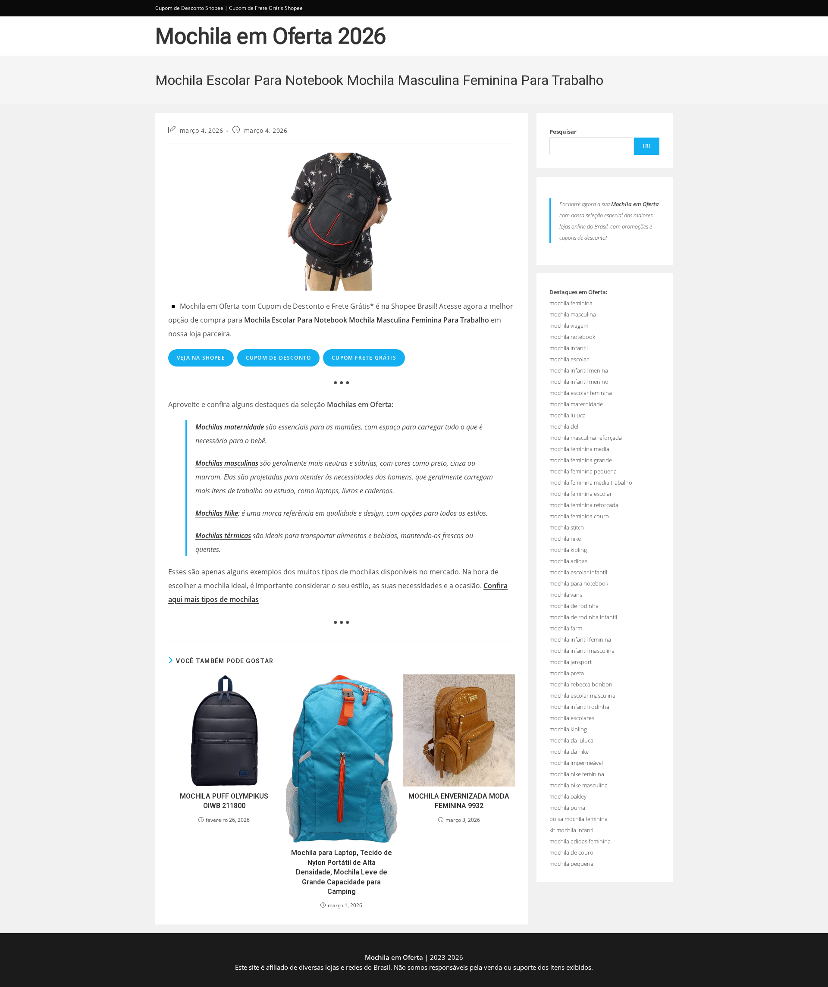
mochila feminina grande (580, 460)
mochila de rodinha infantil (583, 617)
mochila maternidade (576, 404)
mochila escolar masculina (582, 695)
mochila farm (565, 628)
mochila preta (566, 673)
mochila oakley (567, 796)
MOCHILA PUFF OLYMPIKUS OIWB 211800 (224, 801)
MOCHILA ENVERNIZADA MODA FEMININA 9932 (458, 801)
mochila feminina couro (579, 516)
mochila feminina (571, 303)
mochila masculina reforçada (585, 438)
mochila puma (567, 808)
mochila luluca (567, 415)
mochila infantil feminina (580, 639)
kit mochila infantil (572, 830)
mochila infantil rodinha (579, 707)
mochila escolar (569, 359)
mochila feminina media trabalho (590, 482)
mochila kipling (568, 550)
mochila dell (564, 426)
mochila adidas (568, 561)
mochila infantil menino (578, 381)
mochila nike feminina (576, 774)
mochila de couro (571, 852)
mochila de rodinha (574, 606)
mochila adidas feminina (580, 841)
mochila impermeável (576, 763)
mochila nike (565, 538)
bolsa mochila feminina (578, 819)
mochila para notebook (578, 583)
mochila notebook (572, 337)
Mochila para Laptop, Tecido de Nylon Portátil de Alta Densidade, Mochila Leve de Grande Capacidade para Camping (341, 872)
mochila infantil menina (578, 370)
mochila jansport (570, 662)
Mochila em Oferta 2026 (270, 36)
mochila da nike (569, 751)
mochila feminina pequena (583, 471)
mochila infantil (568, 348)
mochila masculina (572, 314)
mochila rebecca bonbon (580, 684)
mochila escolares (571, 718)
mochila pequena (571, 864)
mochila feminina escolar (580, 494)
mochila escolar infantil (578, 572)
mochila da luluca (571, 740)
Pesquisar (563, 131)
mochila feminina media (579, 449)
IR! (647, 146)
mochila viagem (568, 325)
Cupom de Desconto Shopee (189, 8)
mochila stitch (566, 527)
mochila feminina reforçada (583, 505)
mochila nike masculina (578, 785)
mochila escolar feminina (580, 393)
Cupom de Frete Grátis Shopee (266, 8)
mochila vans (565, 594)
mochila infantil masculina (582, 651)
